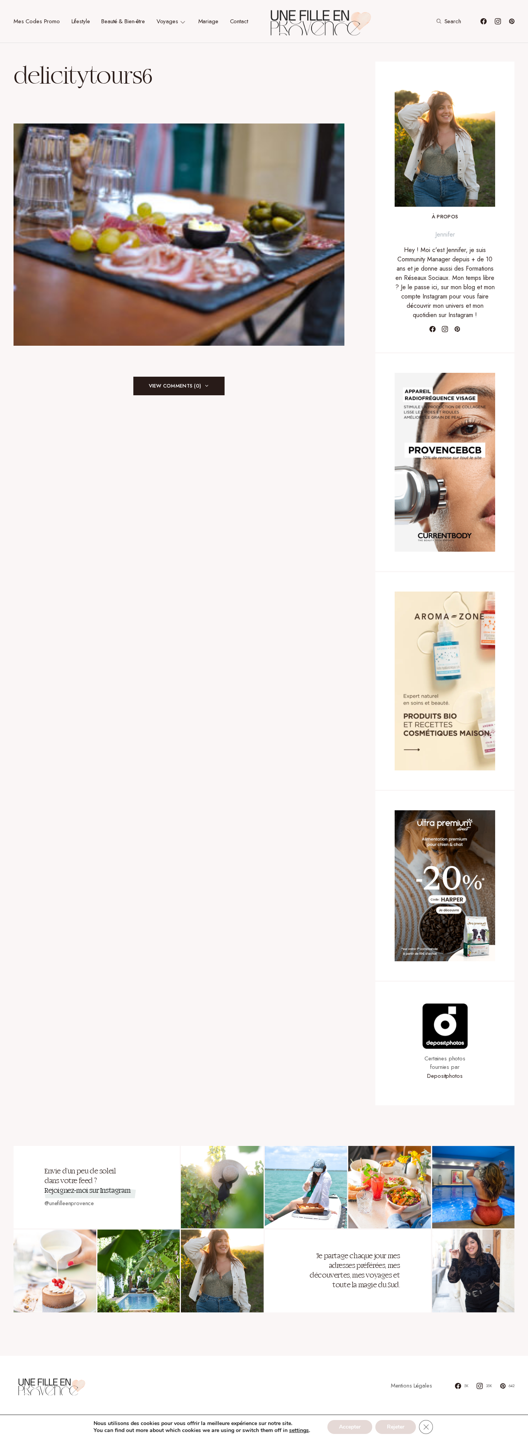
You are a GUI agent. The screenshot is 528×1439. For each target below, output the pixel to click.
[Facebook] (483, 21)
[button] (447, 21)
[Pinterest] (511, 21)
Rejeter (395, 1426)
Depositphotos (444, 1076)
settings (299, 1430)
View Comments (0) (175, 385)
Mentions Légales (411, 1385)
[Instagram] (498, 21)
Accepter (350, 1426)
